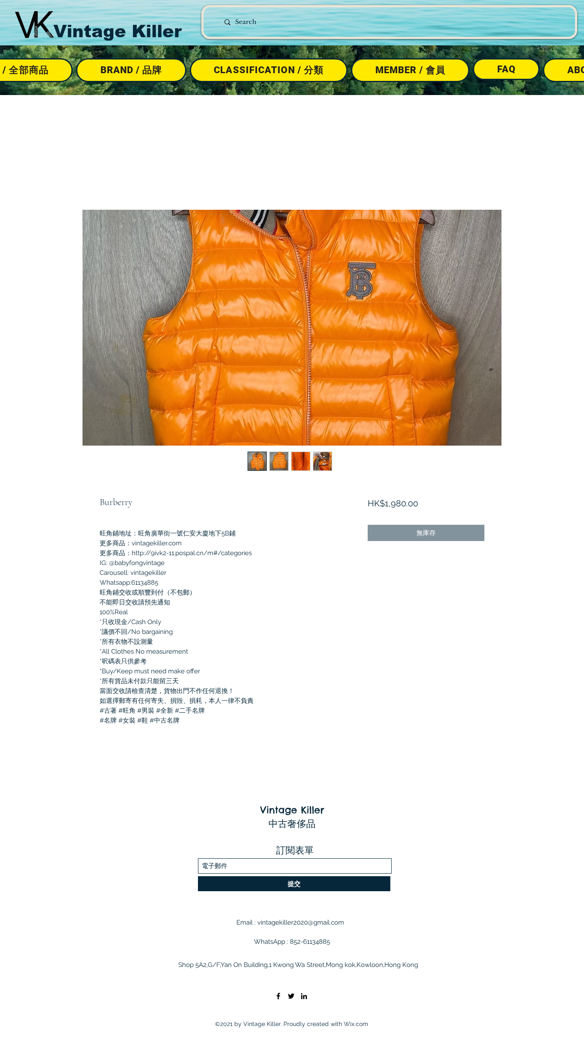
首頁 (106, 178)
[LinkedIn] (304, 996)
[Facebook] (278, 996)
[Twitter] (291, 996)
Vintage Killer (117, 31)
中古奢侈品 (292, 824)
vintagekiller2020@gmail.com (300, 922)
